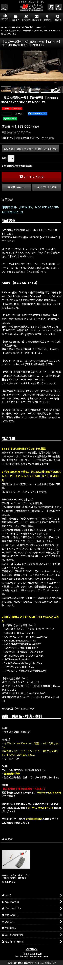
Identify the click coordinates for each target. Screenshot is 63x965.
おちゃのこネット (26, 963)
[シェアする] (6, 113)
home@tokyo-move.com (34, 956)
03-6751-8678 (33, 954)
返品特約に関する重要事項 (18, 166)
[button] (4, 7)
